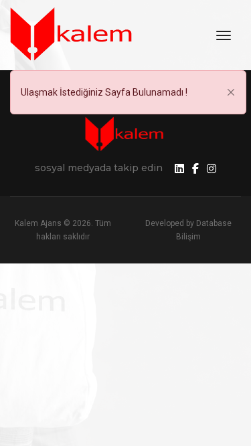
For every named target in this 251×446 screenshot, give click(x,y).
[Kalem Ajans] (74, 35)
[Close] (231, 92)
